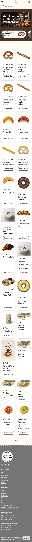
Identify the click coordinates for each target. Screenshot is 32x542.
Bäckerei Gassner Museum (9, 507)
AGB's (3, 500)
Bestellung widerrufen (8, 539)
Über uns (4, 473)
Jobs (2, 490)
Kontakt (3, 482)
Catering (4, 477)
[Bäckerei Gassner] (15, 2)
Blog (2, 503)
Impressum (4, 495)
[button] (29, 2)
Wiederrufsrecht (6, 505)
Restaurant (4, 475)
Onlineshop (5, 480)
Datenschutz (5, 498)
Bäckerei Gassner (20, 537)
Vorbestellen (8, 76)
